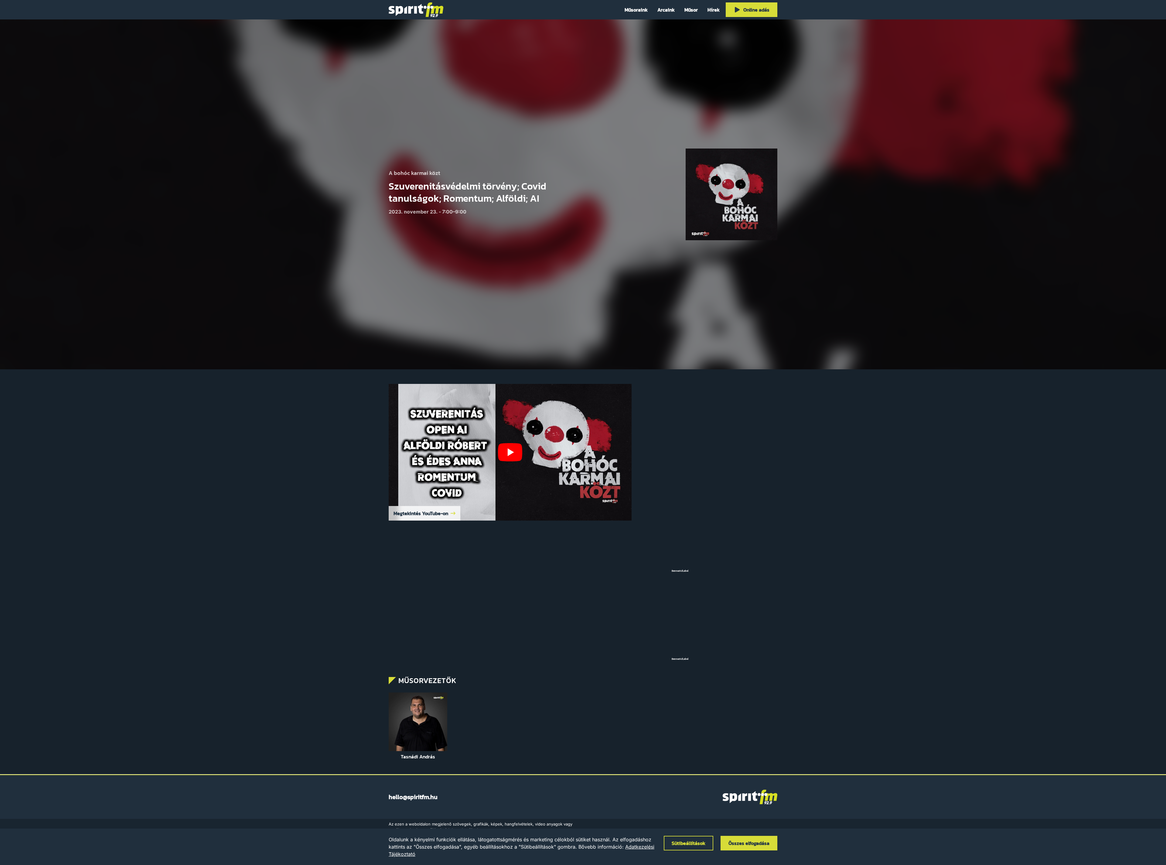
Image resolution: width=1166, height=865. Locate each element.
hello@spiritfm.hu (413, 797)
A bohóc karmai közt (414, 173)
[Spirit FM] (416, 9)
